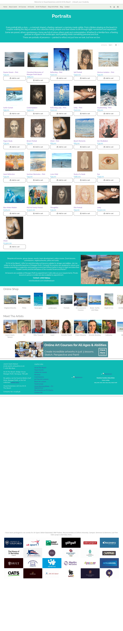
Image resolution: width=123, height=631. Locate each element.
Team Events (39, 370)
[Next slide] (118, 302)
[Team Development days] (32, 553)
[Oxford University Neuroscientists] (13, 543)
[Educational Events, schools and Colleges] (90, 553)
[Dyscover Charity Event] (90, 563)
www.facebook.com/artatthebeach (41, 281)
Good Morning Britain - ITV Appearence (43, 387)
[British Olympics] (71, 553)
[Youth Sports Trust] (51, 563)
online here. (15, 382)
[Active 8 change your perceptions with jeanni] (71, 573)
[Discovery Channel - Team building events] (109, 543)
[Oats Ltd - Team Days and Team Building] (13, 573)
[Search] (110, 7)
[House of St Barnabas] (13, 553)
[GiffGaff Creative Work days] (71, 543)
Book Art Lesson (40, 381)
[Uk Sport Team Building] (32, 543)
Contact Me (38, 392)
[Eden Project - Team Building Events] (90, 543)
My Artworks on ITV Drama (43, 390)
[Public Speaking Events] (109, 563)
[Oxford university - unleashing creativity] (109, 573)
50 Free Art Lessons (41, 379)
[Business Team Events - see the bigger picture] (109, 553)
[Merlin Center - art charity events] (71, 563)
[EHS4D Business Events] (51, 573)
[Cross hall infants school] (32, 563)
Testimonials (38, 384)
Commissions (39, 377)
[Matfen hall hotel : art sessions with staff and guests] (32, 573)
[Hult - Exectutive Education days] (13, 563)
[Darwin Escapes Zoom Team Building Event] (51, 553)
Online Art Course (40, 372)
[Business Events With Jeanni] (90, 573)
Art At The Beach (40, 367)
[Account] (114, 7)
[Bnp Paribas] (51, 543)
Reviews (37, 375)
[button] (111, 45)
